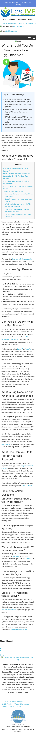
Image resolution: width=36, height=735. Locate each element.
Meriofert (28, 349)
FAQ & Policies (7, 704)
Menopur (29, 559)
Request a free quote (9, 609)
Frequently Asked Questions (13, 191)
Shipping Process (16, 701)
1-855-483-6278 (18, 26)
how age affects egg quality (22, 259)
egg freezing (6, 444)
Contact (19, 706)
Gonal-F (20, 349)
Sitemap (4, 706)
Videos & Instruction (21, 704)
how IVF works (27, 485)
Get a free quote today (19, 629)
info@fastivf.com (11, 31)
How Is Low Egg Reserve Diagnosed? (16, 173)
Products (5, 701)
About (12, 706)
